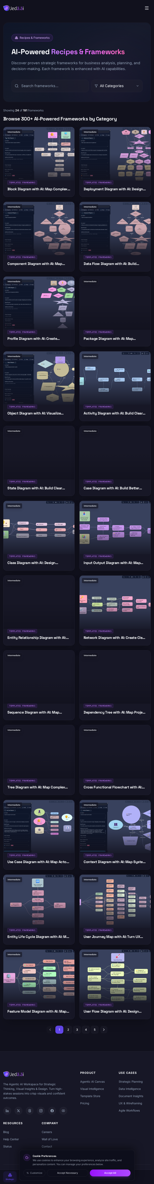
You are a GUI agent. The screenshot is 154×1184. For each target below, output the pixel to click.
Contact (47, 1146)
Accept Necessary (67, 1172)
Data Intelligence (130, 1088)
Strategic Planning (131, 1081)
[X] (18, 1111)
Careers (47, 1132)
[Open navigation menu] (147, 8)
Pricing (84, 1103)
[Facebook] (52, 1111)
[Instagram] (41, 1111)
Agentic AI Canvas (92, 1081)
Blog (6, 1132)
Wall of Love (50, 1139)
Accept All (110, 1172)
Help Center (11, 1139)
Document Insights (131, 1096)
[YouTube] (63, 1111)
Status (7, 1146)
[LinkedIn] (7, 1111)
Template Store (90, 1096)
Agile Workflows (129, 1110)
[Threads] (30, 1111)
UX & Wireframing (130, 1103)
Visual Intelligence (92, 1088)
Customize (36, 1172)
